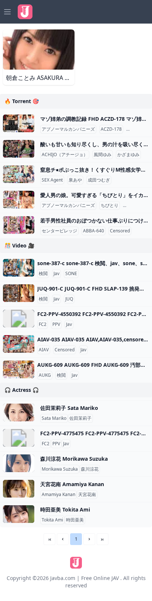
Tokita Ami (52, 520)
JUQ (69, 299)
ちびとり (109, 205)
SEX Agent (52, 180)
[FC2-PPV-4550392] (18, 318)
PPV (56, 324)
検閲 (43, 274)
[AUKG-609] (18, 369)
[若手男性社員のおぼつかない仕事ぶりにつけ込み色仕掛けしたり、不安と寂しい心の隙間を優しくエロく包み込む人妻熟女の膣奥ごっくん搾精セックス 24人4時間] (18, 225)
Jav (56, 274)
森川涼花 (90, 469)
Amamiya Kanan (58, 495)
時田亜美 (75, 520)
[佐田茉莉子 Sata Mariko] (18, 412)
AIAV (44, 350)
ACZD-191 (134, 205)
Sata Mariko (54, 418)
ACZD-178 (111, 129)
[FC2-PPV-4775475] (18, 438)
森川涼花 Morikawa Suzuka (74, 458)
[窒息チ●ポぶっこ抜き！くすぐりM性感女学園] (18, 174)
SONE (71, 274)
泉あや (75, 180)
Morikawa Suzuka (60, 469)
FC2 (42, 324)
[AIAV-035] (18, 344)
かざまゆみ (128, 155)
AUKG (45, 375)
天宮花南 (87, 495)
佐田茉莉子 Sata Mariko (69, 407)
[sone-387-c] (18, 268)
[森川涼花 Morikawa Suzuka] (18, 463)
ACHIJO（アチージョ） (65, 155)
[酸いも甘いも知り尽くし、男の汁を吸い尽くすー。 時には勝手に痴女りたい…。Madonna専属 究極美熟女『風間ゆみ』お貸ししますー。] (18, 149)
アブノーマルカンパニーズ (68, 129)
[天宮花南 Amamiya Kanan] (18, 489)
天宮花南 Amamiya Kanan (72, 484)
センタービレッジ (59, 231)
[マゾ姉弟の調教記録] (18, 123)
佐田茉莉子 (80, 418)
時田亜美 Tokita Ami (65, 509)
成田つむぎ (99, 180)
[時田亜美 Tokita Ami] (18, 514)
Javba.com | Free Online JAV (84, 577)
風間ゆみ (102, 155)
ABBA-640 (93, 231)
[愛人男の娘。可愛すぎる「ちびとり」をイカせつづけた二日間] (18, 199)
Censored (138, 129)
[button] (63, 539)
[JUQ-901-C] (18, 293)
